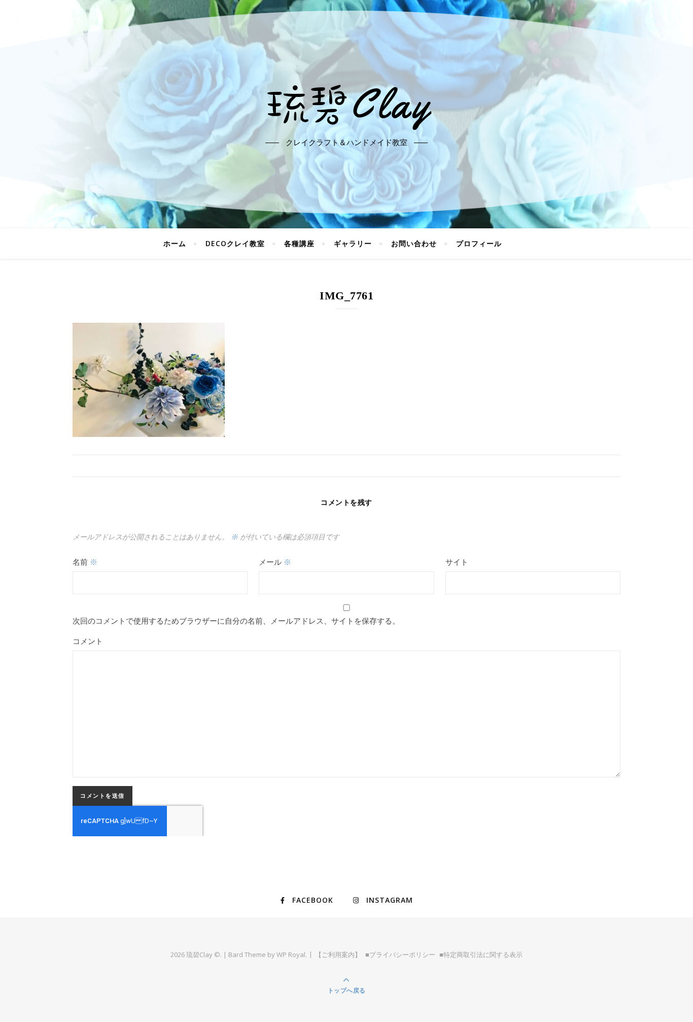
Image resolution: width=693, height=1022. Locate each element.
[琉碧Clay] (346, 105)
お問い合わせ (414, 243)
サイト (456, 562)
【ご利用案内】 (338, 954)
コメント (88, 641)
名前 (85, 562)
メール (275, 562)
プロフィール (479, 243)
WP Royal (290, 954)
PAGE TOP (669, 982)
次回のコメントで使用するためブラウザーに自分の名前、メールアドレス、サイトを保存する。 (236, 621)
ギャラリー (353, 243)
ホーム (174, 243)
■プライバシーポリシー (400, 954)
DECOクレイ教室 (235, 243)
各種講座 (299, 243)
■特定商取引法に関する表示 (481, 954)
